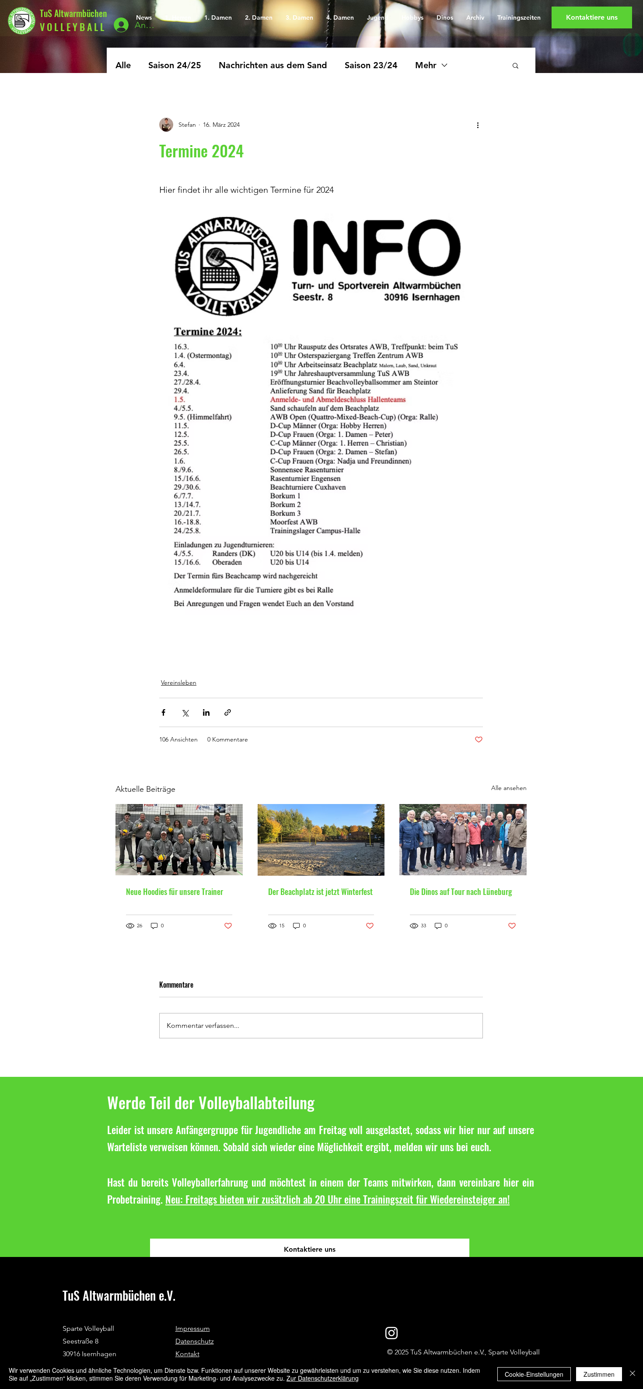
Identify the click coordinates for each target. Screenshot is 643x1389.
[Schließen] (632, 1374)
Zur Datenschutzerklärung (323, 1378)
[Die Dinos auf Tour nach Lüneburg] (463, 839)
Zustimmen (599, 1374)
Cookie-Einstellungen (534, 1374)
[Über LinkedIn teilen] (206, 712)
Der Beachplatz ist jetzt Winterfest (320, 891)
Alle (123, 65)
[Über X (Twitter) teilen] (185, 712)
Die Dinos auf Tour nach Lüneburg (461, 891)
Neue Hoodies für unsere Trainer (174, 891)
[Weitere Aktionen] (477, 124)
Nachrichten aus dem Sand (273, 65)
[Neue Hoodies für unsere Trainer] (179, 839)
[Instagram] (391, 1333)
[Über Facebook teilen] (163, 712)
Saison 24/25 (174, 65)
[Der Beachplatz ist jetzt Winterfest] (321, 840)
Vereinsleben (178, 682)
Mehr (426, 65)
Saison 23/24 (371, 65)
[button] (515, 65)
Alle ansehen (509, 788)
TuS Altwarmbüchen (73, 13)
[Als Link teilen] (228, 712)
